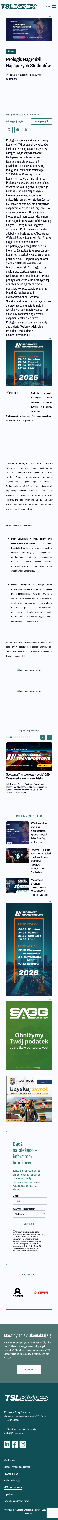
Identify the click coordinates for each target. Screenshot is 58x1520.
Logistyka (8, 1494)
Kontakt (29, 1369)
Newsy (11, 51)
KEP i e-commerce (13, 1487)
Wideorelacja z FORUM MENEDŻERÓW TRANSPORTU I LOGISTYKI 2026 (39, 887)
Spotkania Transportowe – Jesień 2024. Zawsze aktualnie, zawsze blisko (28, 776)
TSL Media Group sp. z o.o (25, 1509)
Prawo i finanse (11, 1473)
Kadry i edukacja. (12, 1480)
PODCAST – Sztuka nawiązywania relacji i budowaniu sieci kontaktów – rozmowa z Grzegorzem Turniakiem (41, 861)
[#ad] (29, 29)
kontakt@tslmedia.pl (13, 1433)
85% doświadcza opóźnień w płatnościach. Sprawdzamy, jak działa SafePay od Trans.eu (39, 832)
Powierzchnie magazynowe (16, 1501)
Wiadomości (10, 1460)
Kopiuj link (39, 121)
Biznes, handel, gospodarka (17, 1467)
